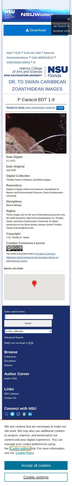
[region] (36, 453)
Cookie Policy (25, 452)
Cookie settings (20, 448)
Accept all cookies (36, 465)
